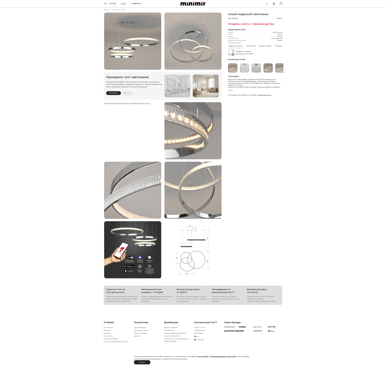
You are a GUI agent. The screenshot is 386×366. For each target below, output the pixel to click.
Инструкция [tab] (251, 46)
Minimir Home (251, 81)
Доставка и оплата (141, 330)
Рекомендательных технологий (223, 356)
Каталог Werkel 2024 (172, 336)
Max (197, 336)
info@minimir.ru (199, 330)
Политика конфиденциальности (116, 341)
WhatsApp (200, 339)
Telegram (199, 333)
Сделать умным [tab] (265, 46)
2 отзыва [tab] (278, 46)
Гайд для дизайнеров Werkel (175, 333)
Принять (142, 362)
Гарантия (137, 336)
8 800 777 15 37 (199, 327)
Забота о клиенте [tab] (235, 46)
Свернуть (127, 93)
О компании (108, 327)
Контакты (107, 330)
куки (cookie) (203, 356)
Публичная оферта (111, 339)
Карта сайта (108, 336)
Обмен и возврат (140, 333)
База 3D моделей (170, 327)
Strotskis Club (169, 330)
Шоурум (107, 333)
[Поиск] (267, 4)
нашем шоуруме (265, 95)
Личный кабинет (140, 327)
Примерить (114, 93)
